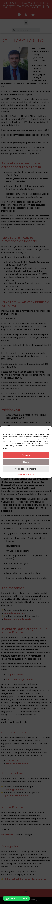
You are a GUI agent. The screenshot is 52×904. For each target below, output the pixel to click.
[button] (48, 429)
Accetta (26, 455)
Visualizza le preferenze (26, 469)
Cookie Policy (22, 474)
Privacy (31, 474)
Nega (26, 462)
